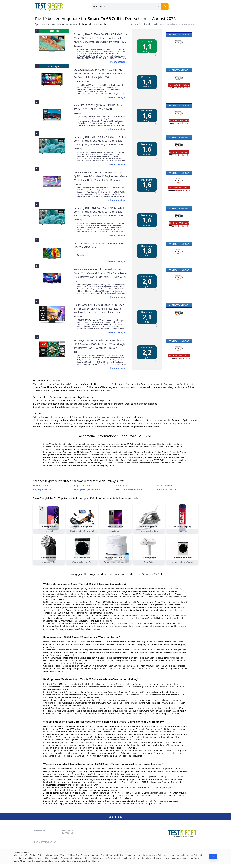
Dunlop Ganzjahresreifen (87, 489)
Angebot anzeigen (179, 34)
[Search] (165, 6)
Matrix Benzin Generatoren (129, 489)
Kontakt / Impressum (68, 831)
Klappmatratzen (82, 485)
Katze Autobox (123, 485)
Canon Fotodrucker (167, 489)
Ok (213, 857)
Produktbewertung (45, 842)
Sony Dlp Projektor (42, 489)
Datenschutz (41, 830)
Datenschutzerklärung (89, 861)
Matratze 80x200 (165, 485)
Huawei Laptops (41, 485)
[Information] (156, 55)
